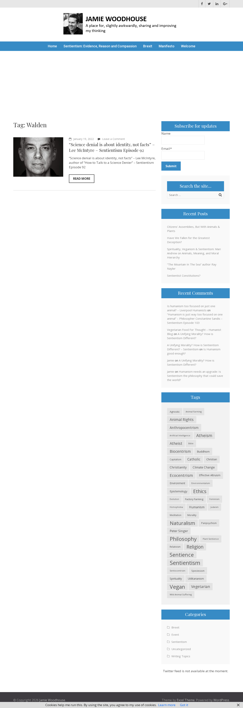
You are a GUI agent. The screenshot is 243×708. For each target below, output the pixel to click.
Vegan (177, 586)
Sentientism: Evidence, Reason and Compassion (100, 46)
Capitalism (175, 459)
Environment (177, 483)
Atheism (204, 435)
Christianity (178, 467)
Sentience (182, 554)
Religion (195, 547)
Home (52, 46)
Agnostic (175, 411)
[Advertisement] (121, 79)
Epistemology (178, 491)
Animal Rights (182, 419)
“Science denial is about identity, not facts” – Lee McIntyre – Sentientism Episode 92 (112, 147)
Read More (81, 178)
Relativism (175, 546)
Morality (191, 515)
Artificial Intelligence (180, 435)
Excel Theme (186, 700)
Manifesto (166, 46)
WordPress (221, 700)
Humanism (196, 507)
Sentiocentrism (177, 570)
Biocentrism (180, 451)
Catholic (193, 459)
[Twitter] (209, 4)
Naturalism (182, 523)
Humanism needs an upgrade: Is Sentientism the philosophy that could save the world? (195, 376)
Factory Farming (194, 499)
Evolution (174, 499)
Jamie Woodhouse (52, 700)
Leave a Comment (113, 139)
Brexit (147, 46)
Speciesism (197, 570)
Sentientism (185, 562)
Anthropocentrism (184, 427)
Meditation (175, 515)
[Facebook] (202, 4)
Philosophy (183, 538)
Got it (184, 705)
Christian (211, 459)
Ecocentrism (181, 475)
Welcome (188, 46)
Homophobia (176, 507)
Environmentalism (200, 483)
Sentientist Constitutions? (183, 275)
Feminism (214, 499)
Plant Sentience (211, 538)
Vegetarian (200, 586)
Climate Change (204, 467)
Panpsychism (209, 523)
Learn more (166, 705)
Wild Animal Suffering (181, 594)
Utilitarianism (196, 578)
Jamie (170, 360)
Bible (190, 443)
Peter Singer (179, 531)
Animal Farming (194, 411)
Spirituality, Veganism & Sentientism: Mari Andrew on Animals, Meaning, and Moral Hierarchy (194, 253)
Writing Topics (180, 656)
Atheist (176, 443)
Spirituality (176, 578)
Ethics (199, 491)
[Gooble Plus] (225, 4)
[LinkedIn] (217, 4)
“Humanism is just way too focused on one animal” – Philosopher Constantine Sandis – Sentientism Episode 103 (195, 318)
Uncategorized (181, 649)
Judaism (215, 507)
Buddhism (203, 451)
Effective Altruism (209, 475)
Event (175, 634)
